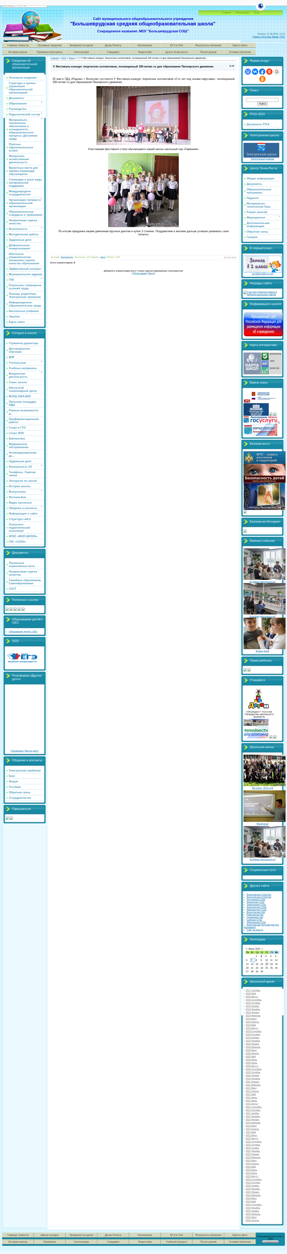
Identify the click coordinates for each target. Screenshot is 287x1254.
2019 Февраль (253, 1015)
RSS (282, 37)
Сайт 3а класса (255, 930)
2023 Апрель (252, 1163)
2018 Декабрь (253, 1009)
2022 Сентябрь (254, 1141)
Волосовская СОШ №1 (259, 894)
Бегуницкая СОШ (256, 899)
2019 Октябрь (253, 1034)
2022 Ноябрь (252, 1148)
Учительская (81, 52)
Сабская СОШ (254, 919)
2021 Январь (252, 1081)
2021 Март (251, 1088)
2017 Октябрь (253, 990)
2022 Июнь (251, 1135)
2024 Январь (252, 1192)
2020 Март (251, 1050)
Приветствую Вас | (266, 37)
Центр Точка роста (176, 52)
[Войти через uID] (248, 71)
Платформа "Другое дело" (25, 751)
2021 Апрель (252, 1091)
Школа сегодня (50, 1235)
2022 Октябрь (253, 1144)
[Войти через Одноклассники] (262, 79)
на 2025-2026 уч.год (262, 273)
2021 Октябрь (253, 1110)
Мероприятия (67, 257)
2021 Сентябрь (254, 1107)
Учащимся (113, 52)
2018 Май (251, 993)
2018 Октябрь (253, 1003)
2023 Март (251, 1160)
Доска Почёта (113, 45)
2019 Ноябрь (252, 1037)
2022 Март (251, 1126)
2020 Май (251, 1056)
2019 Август (252, 1028)
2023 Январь (252, 1154)
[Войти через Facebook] (262, 71)
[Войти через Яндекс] (269, 71)
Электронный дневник (262, 159)
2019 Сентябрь (254, 1031)
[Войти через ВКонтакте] (255, 71)
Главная (226, 12)
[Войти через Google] (276, 71)
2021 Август (252, 1104)
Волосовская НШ (256, 912)
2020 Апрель (252, 1053)
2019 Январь (252, 1012)
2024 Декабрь (253, 1208)
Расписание (145, 45)
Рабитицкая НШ (255, 914)
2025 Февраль (253, 1214)
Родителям (144, 52)
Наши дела (262, 651)
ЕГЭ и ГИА (176, 45)
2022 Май (251, 1132)
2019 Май (251, 1025)
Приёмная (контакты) (49, 52)
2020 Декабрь (253, 1078)
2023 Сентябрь (254, 1179)
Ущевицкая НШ (255, 917)
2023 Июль (251, 1173)
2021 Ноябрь (252, 1113)
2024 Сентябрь (254, 1204)
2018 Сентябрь (254, 1000)
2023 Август (252, 1176)
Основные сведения (50, 45)
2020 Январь (252, 1044)
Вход (151, 273)
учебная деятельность (262, 581)
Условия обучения (240, 52)
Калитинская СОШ (256, 907)
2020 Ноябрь (252, 1075)
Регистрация (242, 12)
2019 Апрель (252, 1022)
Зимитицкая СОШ (256, 904)
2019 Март (251, 1018)
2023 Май (251, 1167)
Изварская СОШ (255, 902)
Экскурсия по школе (81, 45)
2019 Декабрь (253, 1041)
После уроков (208, 52)
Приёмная (49, 1241)
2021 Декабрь (253, 1116)
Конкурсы (262, 823)
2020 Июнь (251, 1059)
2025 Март (251, 1217)
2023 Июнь (251, 1170)
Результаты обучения (208, 45)
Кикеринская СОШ (256, 909)
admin (102, 257)
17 (267, 964)
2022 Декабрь (253, 1151)
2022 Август (252, 1138)
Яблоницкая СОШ (256, 922)
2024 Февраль (253, 1195)
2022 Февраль (253, 1122)
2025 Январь (252, 1211)
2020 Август (252, 1066)
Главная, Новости (18, 45)
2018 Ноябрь (252, 1006)
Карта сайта (240, 45)
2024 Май (251, 1201)
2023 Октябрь (253, 1182)
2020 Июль (251, 1063)
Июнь (72, 58)
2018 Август (252, 996)
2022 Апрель (252, 1129)
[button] (260, 8)
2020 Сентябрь (254, 1069)
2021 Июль (251, 1100)
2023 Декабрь (253, 1189)
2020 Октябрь (253, 1072)
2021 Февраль (253, 1085)
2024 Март (251, 1198)
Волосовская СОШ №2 (259, 897)
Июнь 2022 (254, 948)
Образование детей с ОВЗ (23, 631)
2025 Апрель (252, 1220)
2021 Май (251, 1094)
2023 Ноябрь (252, 1185)
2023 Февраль (253, 1157)
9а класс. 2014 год (262, 788)
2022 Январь (252, 1119)
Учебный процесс (176, 1241)
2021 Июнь (251, 1097)
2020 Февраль (253, 1047)
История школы (17, 52)
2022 (63, 58)
